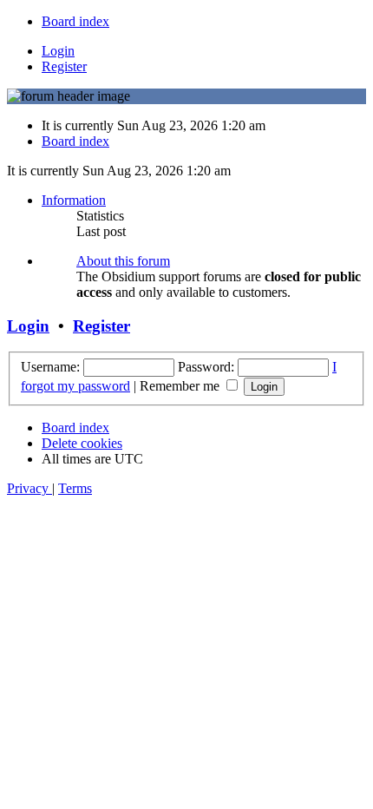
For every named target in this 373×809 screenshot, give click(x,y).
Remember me (181, 385)
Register (101, 326)
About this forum (123, 260)
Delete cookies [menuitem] (82, 443)
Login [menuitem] (58, 50)
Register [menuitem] (64, 66)
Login (28, 326)
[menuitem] (75, 21)
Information (74, 200)
